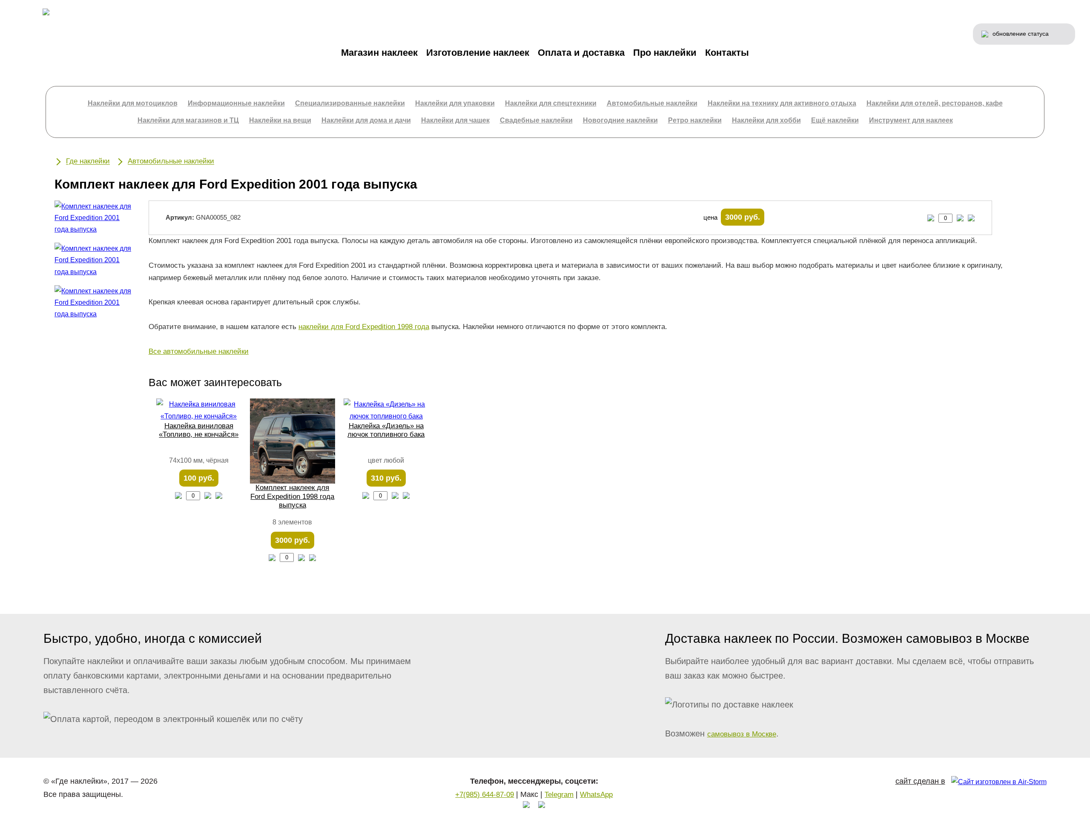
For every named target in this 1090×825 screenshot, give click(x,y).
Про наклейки (665, 52)
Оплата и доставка (581, 52)
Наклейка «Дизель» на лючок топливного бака (386, 430)
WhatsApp (596, 795)
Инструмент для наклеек (911, 120)
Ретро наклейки (695, 120)
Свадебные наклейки (536, 120)
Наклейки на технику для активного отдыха (782, 103)
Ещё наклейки (835, 120)
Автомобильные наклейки (652, 103)
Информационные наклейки (236, 103)
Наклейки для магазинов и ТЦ (188, 120)
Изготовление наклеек (477, 52)
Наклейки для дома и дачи (366, 120)
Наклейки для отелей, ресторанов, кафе (934, 103)
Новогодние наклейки (620, 120)
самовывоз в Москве (741, 734)
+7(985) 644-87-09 (484, 795)
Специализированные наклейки (350, 103)
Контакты (727, 52)
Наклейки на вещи (280, 120)
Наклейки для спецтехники (551, 103)
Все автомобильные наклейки (199, 351)
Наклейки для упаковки (455, 103)
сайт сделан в (920, 781)
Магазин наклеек (379, 52)
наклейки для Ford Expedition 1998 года (363, 327)
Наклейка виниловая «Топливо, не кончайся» (198, 430)
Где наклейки (88, 162)
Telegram (559, 795)
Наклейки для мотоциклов (133, 103)
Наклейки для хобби (766, 120)
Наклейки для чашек (455, 120)
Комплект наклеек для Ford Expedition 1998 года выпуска (292, 496)
